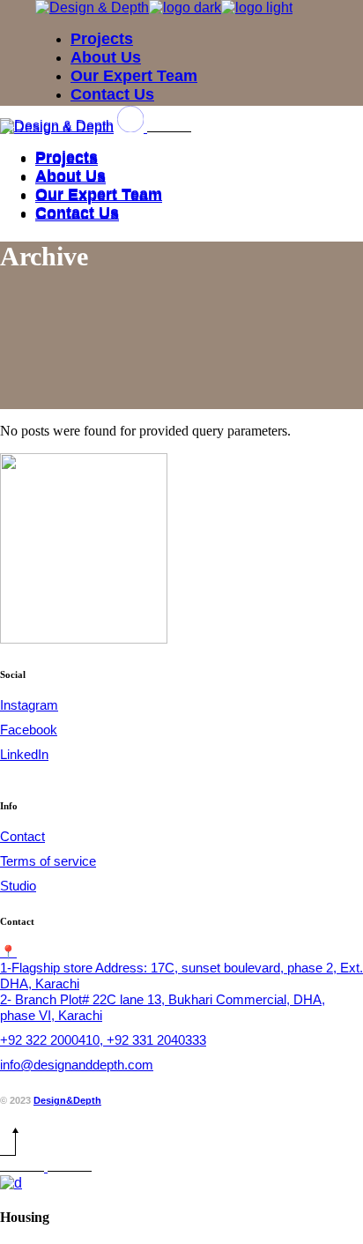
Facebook (28, 729)
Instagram (29, 704)
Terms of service (48, 860)
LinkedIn (24, 754)
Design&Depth (67, 1100)
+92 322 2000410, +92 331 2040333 (103, 1039)
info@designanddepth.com (76, 1064)
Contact (22, 836)
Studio (18, 885)
